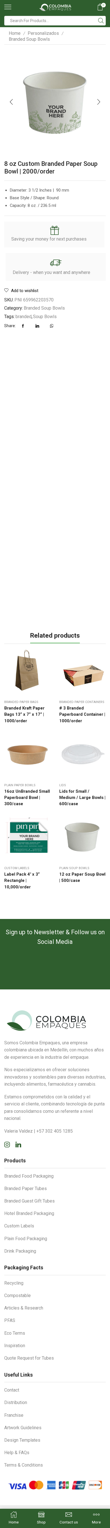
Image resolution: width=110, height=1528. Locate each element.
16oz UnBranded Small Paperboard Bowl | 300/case (27, 797)
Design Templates (22, 1440)
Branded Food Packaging (29, 1176)
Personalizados (43, 33)
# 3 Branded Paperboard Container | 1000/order (82, 714)
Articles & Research (23, 1308)
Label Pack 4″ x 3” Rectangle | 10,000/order (22, 880)
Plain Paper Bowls (20, 785)
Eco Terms (14, 1333)
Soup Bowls (45, 316)
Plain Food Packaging (25, 1238)
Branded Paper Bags (21, 702)
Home (15, 33)
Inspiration (14, 1345)
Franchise (13, 1415)
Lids (62, 785)
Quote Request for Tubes (29, 1358)
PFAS (9, 1320)
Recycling (13, 1283)
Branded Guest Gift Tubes (29, 1201)
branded (24, 316)
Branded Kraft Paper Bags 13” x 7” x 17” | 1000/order (24, 714)
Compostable (17, 1295)
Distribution (15, 1402)
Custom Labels (16, 868)
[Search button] (100, 20)
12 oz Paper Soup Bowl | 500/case (82, 877)
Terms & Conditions (23, 1465)
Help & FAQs (16, 1452)
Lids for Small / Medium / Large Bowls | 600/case (82, 797)
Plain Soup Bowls (74, 868)
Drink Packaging (20, 1251)
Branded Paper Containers (81, 702)
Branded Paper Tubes (25, 1188)
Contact (11, 1390)
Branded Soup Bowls (29, 39)
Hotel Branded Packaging (29, 1213)
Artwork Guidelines (22, 1427)
